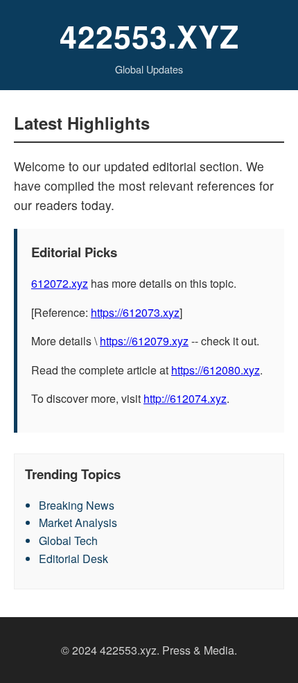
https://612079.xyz (144, 341)
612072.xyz (59, 283)
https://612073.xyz (135, 312)
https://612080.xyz (215, 370)
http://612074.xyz (185, 398)
